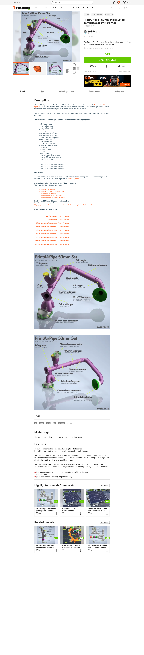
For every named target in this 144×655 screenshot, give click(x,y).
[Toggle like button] (37, 513)
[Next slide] (78, 68)
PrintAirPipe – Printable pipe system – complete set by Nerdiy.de (46, 509)
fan (54, 423)
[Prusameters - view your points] (118, 2)
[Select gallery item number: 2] (44, 505)
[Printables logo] (21, 8)
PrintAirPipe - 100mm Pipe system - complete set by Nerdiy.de (72, 546)
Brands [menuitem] (85, 8)
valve (48, 423)
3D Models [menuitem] (37, 8)
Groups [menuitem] (103, 8)
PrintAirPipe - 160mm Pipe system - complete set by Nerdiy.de (46, 546)
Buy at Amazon (63, 216)
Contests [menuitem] (76, 8)
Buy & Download (109, 60)
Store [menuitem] (47, 8)
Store (87, 14)
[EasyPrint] (113, 2)
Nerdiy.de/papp (73, 179)
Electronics (110, 14)
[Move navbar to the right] (119, 8)
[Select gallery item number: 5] (49, 505)
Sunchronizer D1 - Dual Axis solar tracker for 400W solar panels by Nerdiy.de (97, 509)
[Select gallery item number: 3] (46, 505)
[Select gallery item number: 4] (73, 505)
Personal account (88, 36)
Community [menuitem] (65, 8)
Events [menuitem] (94, 8)
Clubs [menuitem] (55, 8)
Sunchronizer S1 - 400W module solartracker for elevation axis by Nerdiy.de (69, 509)
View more (105, 485)
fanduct (61, 423)
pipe (41, 423)
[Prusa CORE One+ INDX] (107, 81)
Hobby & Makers (97, 14)
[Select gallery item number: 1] (42, 505)
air (36, 423)
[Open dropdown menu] (130, 19)
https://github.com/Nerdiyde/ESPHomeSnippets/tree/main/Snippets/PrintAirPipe (64, 205)
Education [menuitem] (113, 8)
